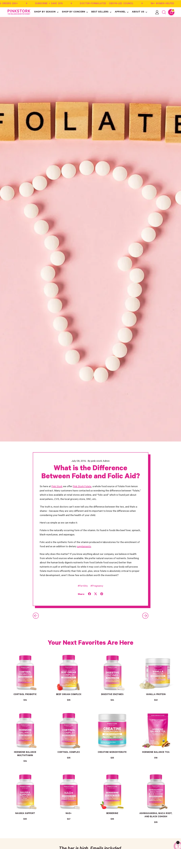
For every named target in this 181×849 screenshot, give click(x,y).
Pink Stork (57, 486)
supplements (84, 546)
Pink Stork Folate (82, 486)
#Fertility (83, 586)
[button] (46, 12)
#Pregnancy (96, 586)
